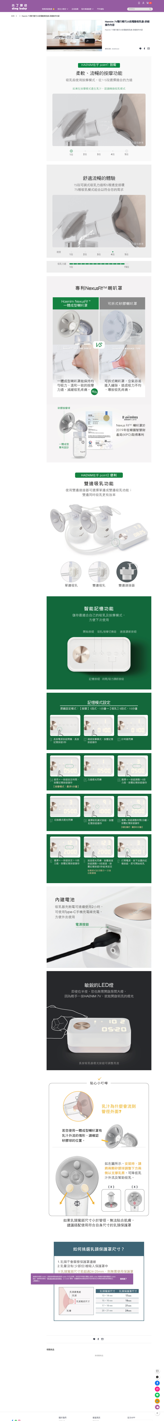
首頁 (13, 16)
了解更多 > (36, 1281)
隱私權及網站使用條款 (54, 1279)
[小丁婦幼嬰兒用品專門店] (24, 6)
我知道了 (123, 1279)
